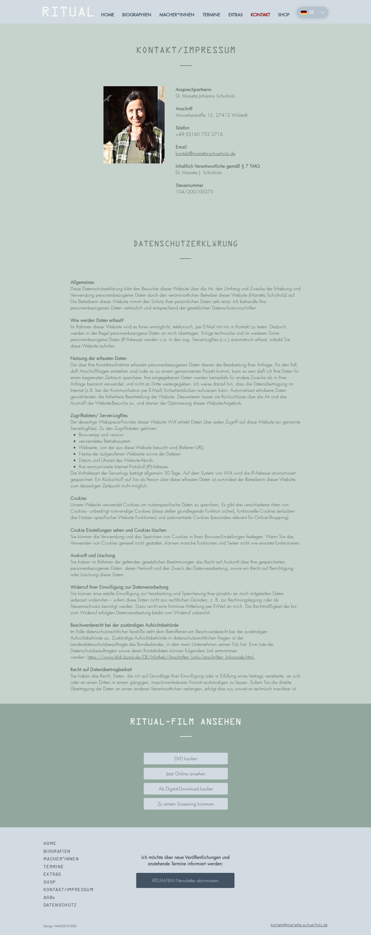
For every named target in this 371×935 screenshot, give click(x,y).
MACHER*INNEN (61, 858)
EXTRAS (52, 874)
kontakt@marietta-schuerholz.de (205, 153)
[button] (185, 880)
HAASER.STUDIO (65, 926)
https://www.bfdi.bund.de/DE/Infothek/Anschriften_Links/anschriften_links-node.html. (171, 657)
